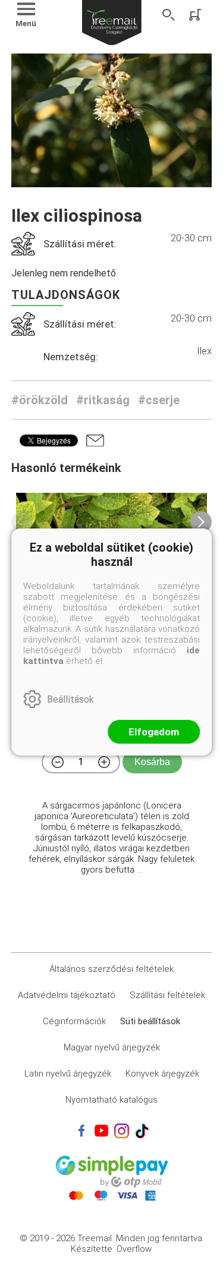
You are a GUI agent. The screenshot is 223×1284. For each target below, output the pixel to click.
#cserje (159, 400)
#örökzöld (39, 400)
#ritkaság (103, 400)
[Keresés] (169, 15)
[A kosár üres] (196, 15)
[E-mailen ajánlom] (95, 440)
